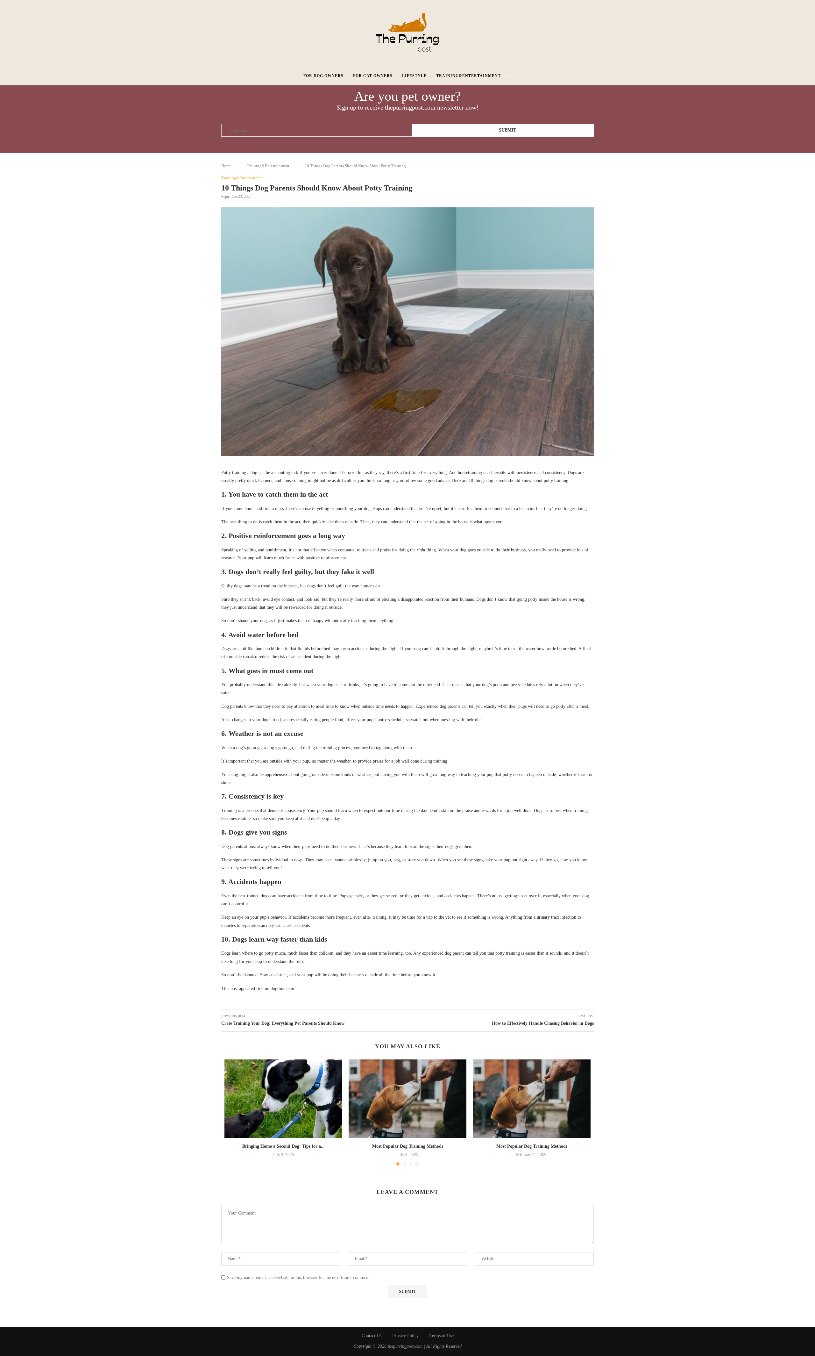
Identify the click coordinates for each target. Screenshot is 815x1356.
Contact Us (371, 1335)
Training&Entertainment (468, 76)
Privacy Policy (405, 1335)
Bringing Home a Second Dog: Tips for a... (283, 1146)
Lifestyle (414, 76)
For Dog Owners (323, 76)
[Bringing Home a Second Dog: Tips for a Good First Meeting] (283, 1098)
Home (226, 165)
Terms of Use (441, 1335)
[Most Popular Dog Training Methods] (407, 1098)
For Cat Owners (373, 76)
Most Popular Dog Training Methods (407, 1146)
